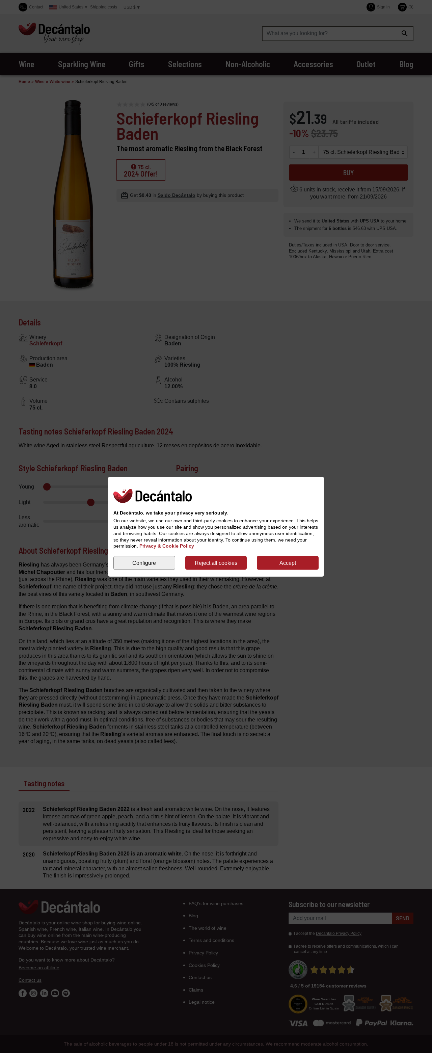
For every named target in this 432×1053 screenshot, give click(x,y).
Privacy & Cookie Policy (166, 546)
